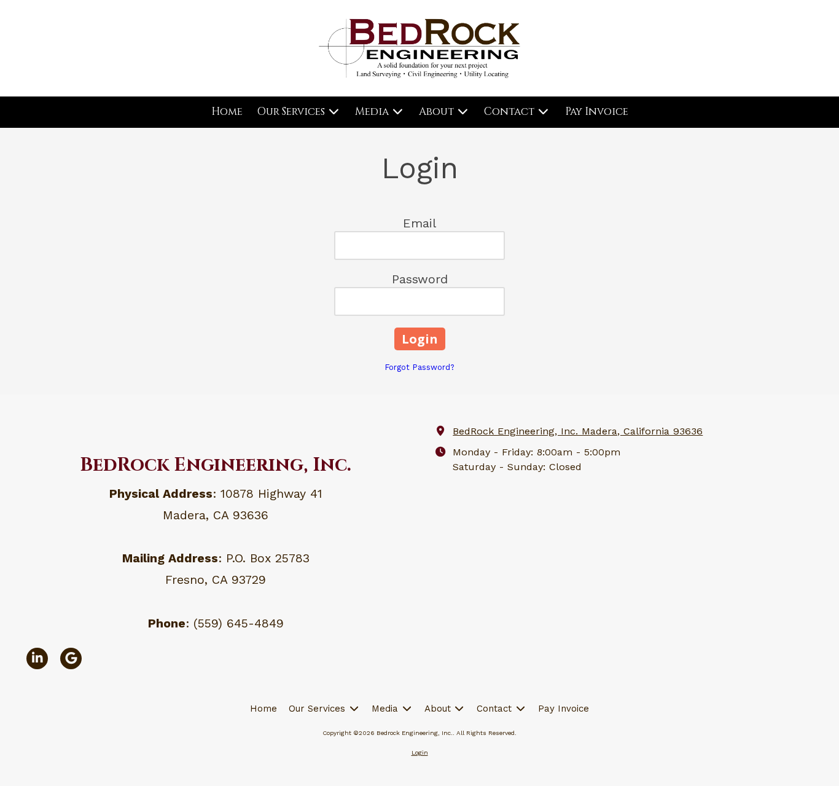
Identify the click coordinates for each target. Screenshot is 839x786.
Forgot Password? (419, 367)
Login (420, 752)
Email (419, 223)
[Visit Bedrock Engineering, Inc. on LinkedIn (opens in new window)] (37, 658)
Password (420, 279)
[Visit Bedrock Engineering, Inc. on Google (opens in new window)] (71, 658)
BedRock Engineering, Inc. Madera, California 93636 (578, 431)
